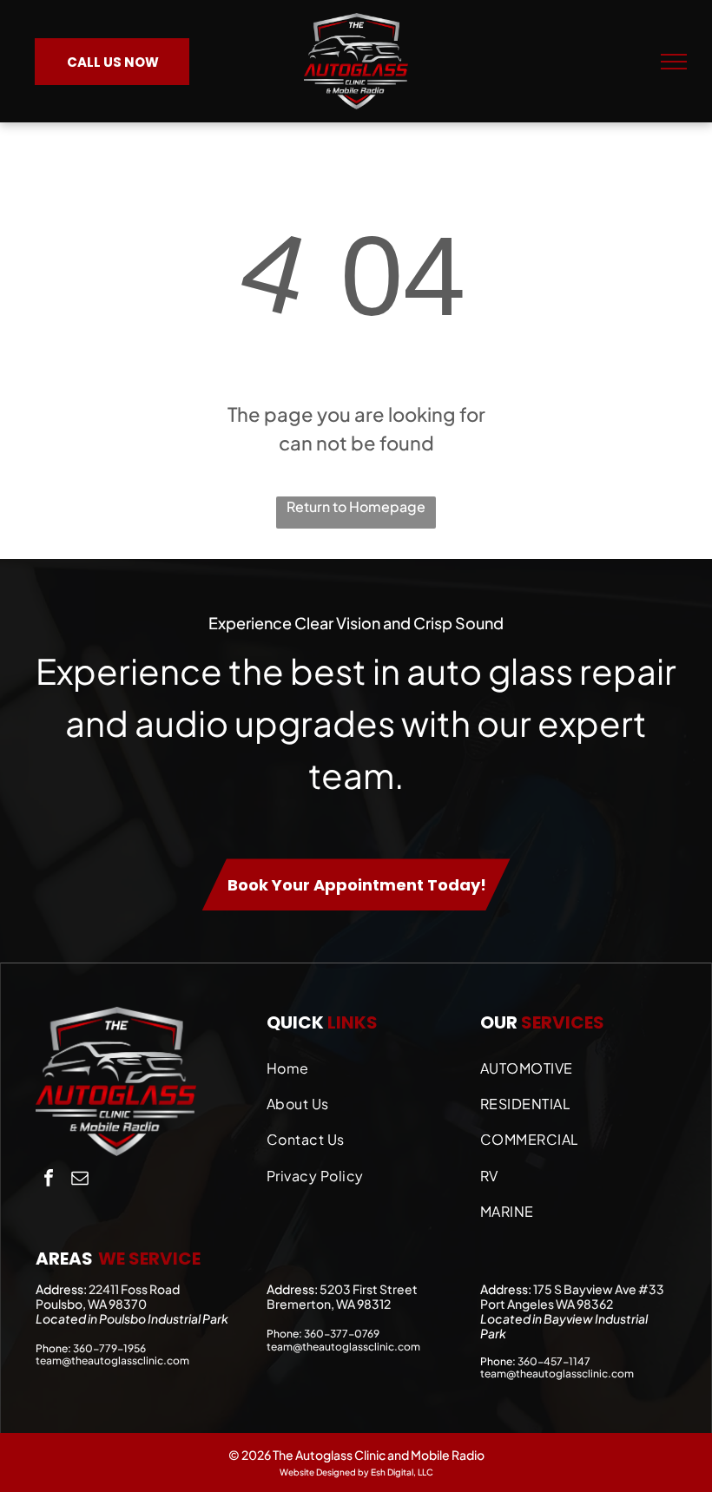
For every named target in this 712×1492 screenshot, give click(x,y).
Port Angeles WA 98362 (546, 1303)
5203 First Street (369, 1289)
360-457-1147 (554, 1361)
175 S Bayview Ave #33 (598, 1289)
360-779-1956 (109, 1348)
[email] (80, 1180)
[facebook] (49, 1180)
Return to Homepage (356, 506)
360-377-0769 (341, 1333)
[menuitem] (365, 1063)
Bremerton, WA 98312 (329, 1303)
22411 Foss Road (134, 1289)
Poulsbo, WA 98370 (91, 1303)
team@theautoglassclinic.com (112, 1360)
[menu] (673, 61)
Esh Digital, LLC (402, 1472)
